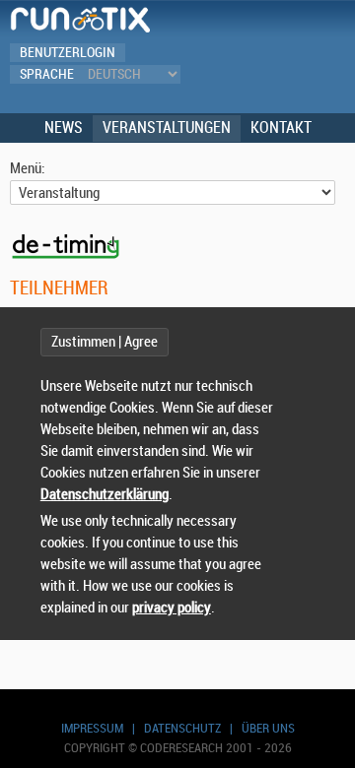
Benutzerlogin (67, 52)
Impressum (92, 728)
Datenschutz (182, 728)
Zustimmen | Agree (104, 342)
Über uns (268, 728)
